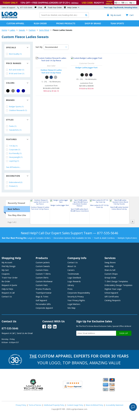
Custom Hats (42, 285)
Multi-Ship (109, 266)
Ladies (12, 30)
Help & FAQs (7, 289)
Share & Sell (110, 270)
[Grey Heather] (55, 77)
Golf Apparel (41, 300)
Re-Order (6, 281)
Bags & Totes (42, 296)
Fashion (32, 30)
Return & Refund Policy (94, 405)
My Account (7, 262)
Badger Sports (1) (16, 106)
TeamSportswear (44, 292)
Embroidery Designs (118, 285)
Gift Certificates (112, 296)
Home (4, 30)
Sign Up (123, 333)
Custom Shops (111, 273)
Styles (10, 119)
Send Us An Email (25, 333)
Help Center (72, 7)
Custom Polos (42, 270)
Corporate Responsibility (78, 292)
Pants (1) (12, 126)
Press (69, 289)
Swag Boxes (110, 262)
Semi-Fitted (44, 30)
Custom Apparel (15, 23)
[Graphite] (86, 75)
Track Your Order (55, 7)
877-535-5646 (26, 7)
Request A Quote (9, 285)
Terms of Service (35, 405)
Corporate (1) (14, 149)
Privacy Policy (21, 405)
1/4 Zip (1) (13, 146)
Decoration (13, 176)
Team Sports (117, 23)
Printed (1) (13, 186)
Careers (71, 270)
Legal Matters (73, 304)
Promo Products (65, 23)
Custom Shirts (42, 277)
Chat (40, 7)
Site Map (71, 308)
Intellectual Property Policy (54, 405)
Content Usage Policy (75, 405)
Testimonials (73, 273)
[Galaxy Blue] (51, 77)
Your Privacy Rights (76, 300)
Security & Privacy (75, 296)
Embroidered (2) (15, 182)
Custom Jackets (43, 262)
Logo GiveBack (74, 277)
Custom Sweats (43, 266)
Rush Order (40, 23)
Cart (130, 15)
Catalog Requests (113, 300)
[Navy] (23, 91)
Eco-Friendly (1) (15, 153)
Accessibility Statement (114, 405)
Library (70, 285)
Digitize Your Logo (113, 289)
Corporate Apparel (44, 308)
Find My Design (8, 266)
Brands (10, 100)
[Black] (8, 91)
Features (11, 139)
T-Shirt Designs (116, 281)
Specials (11, 47)
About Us (71, 266)
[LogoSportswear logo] (9, 17)
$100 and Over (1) (16, 73)
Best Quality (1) (15, 54)
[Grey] (13, 91)
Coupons (6, 273)
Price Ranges (13, 63)
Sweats (22, 30)
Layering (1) (14, 161)
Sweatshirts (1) (15, 130)
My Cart (5, 270)
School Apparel (111, 292)
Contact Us (7, 296)
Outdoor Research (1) (18, 110)
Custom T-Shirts (43, 273)
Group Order (110, 277)
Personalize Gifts (43, 304)
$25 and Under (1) (16, 69)
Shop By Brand (93, 23)
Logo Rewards (74, 281)
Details (74, 2)
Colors (10, 83)
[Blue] (18, 91)
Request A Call (8, 292)
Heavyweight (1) (16, 157)
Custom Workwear (44, 281)
